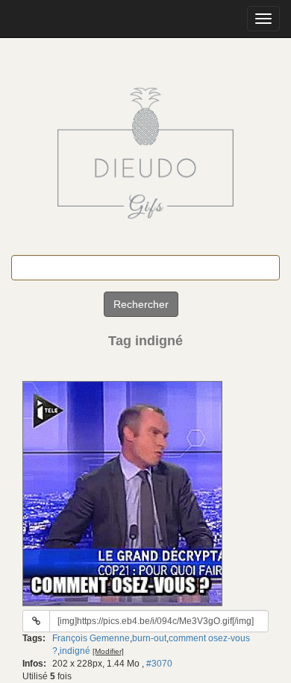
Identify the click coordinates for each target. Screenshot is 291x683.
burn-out (149, 638)
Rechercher (141, 304)
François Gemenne (91, 638)
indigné (75, 651)
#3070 (159, 663)
